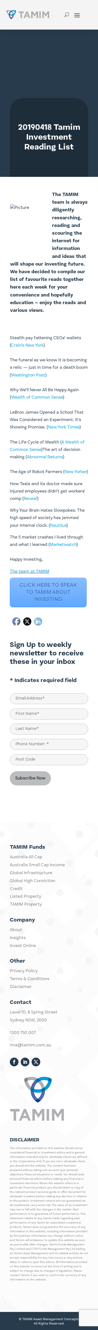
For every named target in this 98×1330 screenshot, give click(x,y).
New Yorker (76, 472)
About (16, 930)
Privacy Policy (24, 971)
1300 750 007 (23, 1033)
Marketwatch (63, 545)
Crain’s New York (27, 345)
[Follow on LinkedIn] (25, 1062)
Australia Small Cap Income (37, 865)
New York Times (63, 427)
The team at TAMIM (29, 571)
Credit (16, 889)
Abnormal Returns (45, 457)
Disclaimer (21, 987)
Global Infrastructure (31, 873)
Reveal (30, 499)
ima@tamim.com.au (30, 1045)
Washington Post (28, 375)
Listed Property (25, 896)
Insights (18, 938)
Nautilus (58, 525)
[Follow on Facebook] (14, 1062)
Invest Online (23, 946)
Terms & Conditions (29, 979)
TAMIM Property (26, 904)
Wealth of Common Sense (37, 397)
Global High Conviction (32, 881)
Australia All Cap (26, 857)
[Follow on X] (36, 1062)
